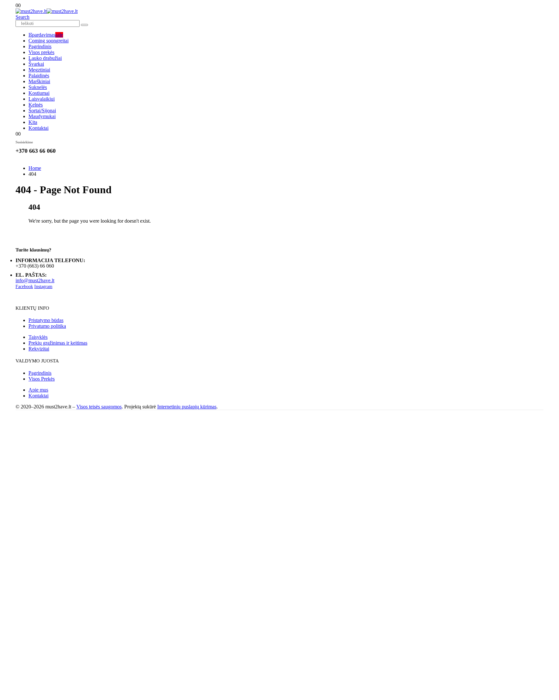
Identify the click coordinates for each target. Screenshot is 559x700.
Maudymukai (42, 116)
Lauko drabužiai (45, 58)
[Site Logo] (47, 11)
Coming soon (48, 40)
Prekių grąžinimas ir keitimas (57, 343)
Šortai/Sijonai (42, 110)
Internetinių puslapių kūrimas (186, 406)
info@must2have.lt (35, 280)
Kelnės (35, 104)
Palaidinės (38, 75)
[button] (22, 17)
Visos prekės (41, 52)
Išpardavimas (45, 35)
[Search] (84, 25)
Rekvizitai (38, 348)
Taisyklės (38, 337)
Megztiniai (39, 69)
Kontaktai (38, 128)
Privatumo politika (47, 326)
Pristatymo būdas (45, 320)
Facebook (24, 286)
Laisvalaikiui (41, 99)
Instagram (43, 286)
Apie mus (38, 390)
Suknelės (37, 87)
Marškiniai (39, 81)
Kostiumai (38, 93)
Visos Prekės (41, 379)
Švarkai (36, 64)
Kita (32, 122)
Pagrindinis (39, 46)
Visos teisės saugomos (99, 406)
